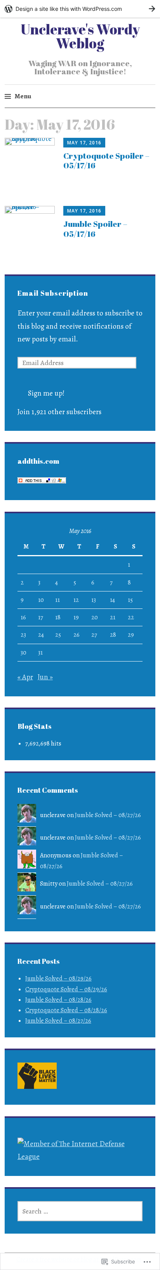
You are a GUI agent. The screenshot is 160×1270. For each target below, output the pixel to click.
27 (94, 635)
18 (58, 617)
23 (23, 635)
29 (131, 635)
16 (23, 617)
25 (58, 635)
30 (23, 652)
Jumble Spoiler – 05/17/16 (95, 228)
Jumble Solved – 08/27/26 (108, 815)
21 (112, 617)
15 (130, 600)
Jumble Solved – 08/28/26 (58, 1000)
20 (94, 617)
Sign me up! (46, 393)
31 (40, 652)
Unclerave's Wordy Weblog (80, 36)
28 (113, 635)
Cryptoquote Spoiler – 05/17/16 (106, 160)
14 (112, 600)
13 (93, 600)
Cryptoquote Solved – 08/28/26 (66, 1010)
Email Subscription (52, 293)
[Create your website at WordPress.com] (80, 8)
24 (41, 635)
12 (76, 600)
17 (40, 617)
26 (76, 635)
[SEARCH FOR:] (80, 1211)
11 (57, 600)
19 (76, 617)
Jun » (45, 677)
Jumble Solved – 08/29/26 (58, 978)
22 (131, 617)
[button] (37, 1077)
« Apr (25, 677)
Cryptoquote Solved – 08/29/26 (66, 989)
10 (41, 600)
